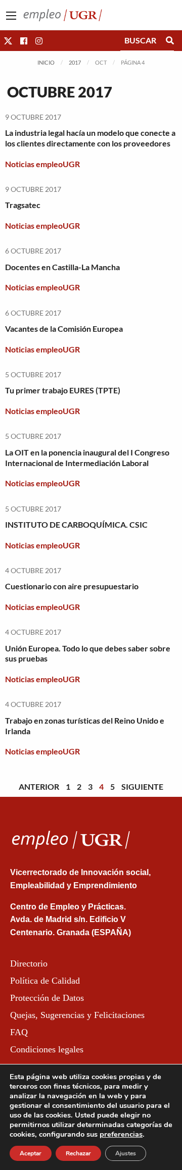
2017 (75, 62)
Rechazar (78, 1153)
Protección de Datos (47, 998)
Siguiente (142, 786)
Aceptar (30, 1153)
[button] (8, 41)
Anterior (39, 786)
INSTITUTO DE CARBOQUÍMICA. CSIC (76, 524)
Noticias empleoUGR (42, 164)
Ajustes (125, 1153)
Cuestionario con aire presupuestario (72, 586)
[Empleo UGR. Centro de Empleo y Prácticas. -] (62, 14)
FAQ (19, 1032)
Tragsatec (22, 205)
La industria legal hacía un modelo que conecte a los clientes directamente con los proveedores (90, 138)
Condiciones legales (46, 1049)
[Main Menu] (11, 16)
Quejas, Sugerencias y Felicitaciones (77, 1015)
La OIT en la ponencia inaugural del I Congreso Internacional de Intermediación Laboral (87, 457)
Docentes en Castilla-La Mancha (62, 267)
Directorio (29, 963)
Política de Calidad (45, 981)
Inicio (46, 62)
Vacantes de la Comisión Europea (64, 328)
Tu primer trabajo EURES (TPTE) (62, 390)
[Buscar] (170, 40)
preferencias (121, 1134)
